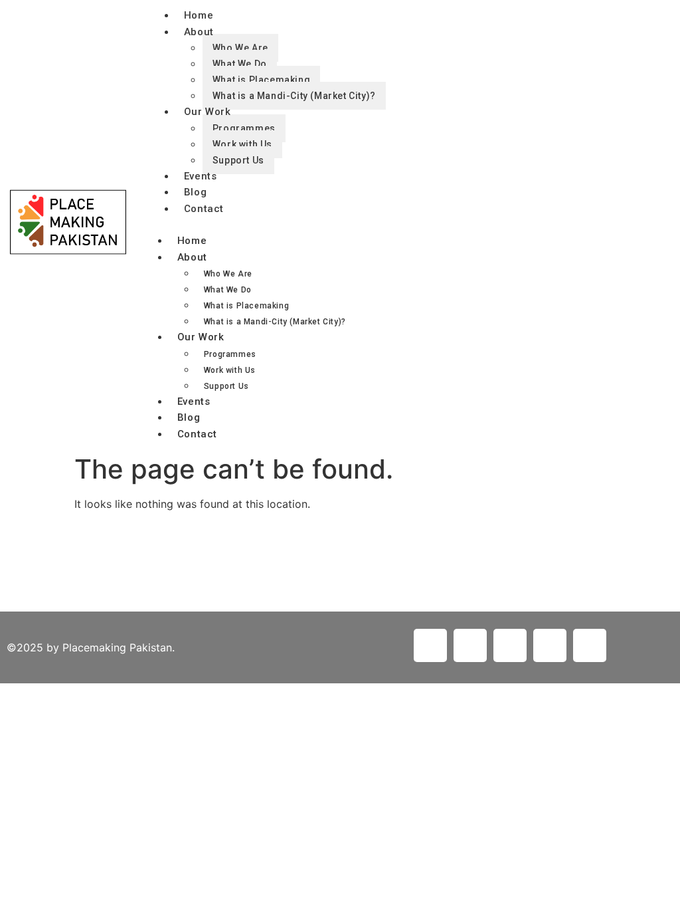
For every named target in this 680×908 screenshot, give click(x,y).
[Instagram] (549, 645)
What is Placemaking (261, 79)
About (199, 32)
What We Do (239, 63)
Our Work (207, 112)
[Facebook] (470, 645)
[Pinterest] (510, 645)
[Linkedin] (430, 645)
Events (194, 401)
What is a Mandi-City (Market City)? (294, 95)
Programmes (244, 128)
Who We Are (240, 48)
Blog (195, 192)
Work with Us (242, 144)
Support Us (238, 160)
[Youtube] (589, 645)
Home (192, 241)
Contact (204, 209)
